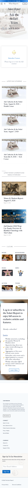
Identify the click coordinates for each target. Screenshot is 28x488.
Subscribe (18, 1)
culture (10, 246)
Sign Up (6, 472)
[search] (4, 3)
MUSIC (4, 268)
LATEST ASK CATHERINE (14, 81)
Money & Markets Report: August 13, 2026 (13, 199)
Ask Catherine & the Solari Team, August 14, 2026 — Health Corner (13, 104)
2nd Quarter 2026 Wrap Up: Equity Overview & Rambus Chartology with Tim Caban (13, 229)
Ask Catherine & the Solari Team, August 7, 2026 (13, 130)
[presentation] (14, 92)
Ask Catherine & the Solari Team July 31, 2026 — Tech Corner (13, 157)
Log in (5, 335)
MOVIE (4, 252)
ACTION (4, 283)
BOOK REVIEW (19, 252)
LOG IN (25, 3)
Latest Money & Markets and (14, 173)
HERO (17, 268)
